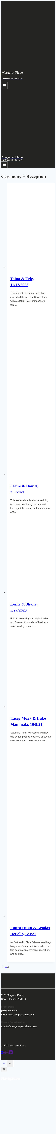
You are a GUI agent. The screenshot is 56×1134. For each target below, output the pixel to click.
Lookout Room (20, 1118)
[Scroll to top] (4, 1064)
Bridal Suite (19, 1110)
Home (10, 1086)
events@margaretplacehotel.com (19, 1026)
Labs (15, 1102)
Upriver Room (20, 1125)
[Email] (4, 1053)
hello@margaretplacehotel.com (17, 1014)
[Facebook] (11, 1053)
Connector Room (22, 1114)
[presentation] (31, 226)
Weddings (12, 1090)
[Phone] (2, 1053)
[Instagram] (7, 1053)
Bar (14, 1098)
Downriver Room (22, 1121)
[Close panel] (4, 1069)
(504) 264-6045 (9, 1010)
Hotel (9, 1106)
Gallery (16, 1094)
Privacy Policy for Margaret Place (25, 1129)
